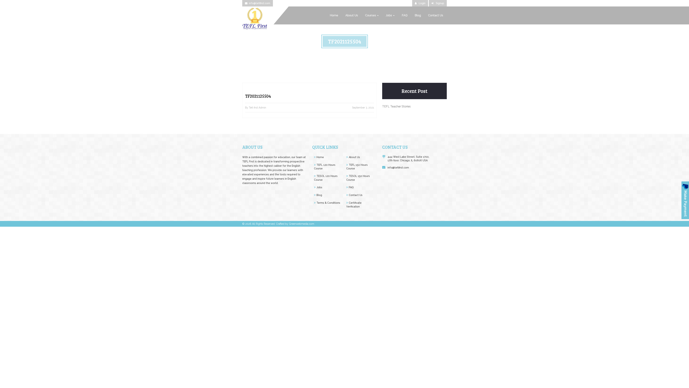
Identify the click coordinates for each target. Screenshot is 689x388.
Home (334, 15)
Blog (418, 15)
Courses (371, 15)
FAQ (404, 15)
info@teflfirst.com (259, 3)
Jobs (389, 15)
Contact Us (435, 15)
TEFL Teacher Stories (396, 106)
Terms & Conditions (328, 202)
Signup (439, 3)
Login (421, 3)
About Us (351, 15)
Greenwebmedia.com (301, 223)
